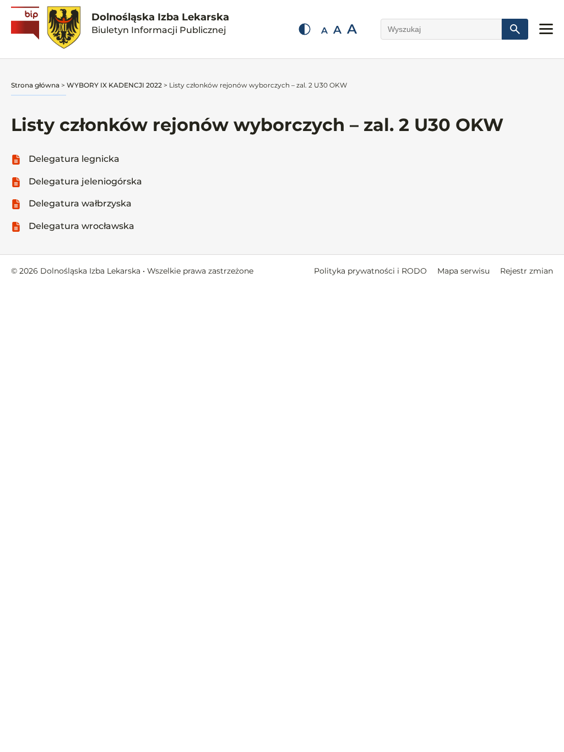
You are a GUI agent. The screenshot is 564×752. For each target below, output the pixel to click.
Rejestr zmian (526, 271)
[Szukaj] (515, 29)
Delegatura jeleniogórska (85, 181)
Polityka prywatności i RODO (370, 271)
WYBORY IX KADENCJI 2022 (114, 85)
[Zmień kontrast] (304, 29)
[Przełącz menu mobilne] (546, 29)
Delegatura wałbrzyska (80, 203)
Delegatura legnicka (74, 159)
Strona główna (35, 85)
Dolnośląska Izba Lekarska (160, 23)
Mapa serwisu (463, 271)
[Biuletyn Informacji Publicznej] (26, 29)
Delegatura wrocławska (81, 226)
